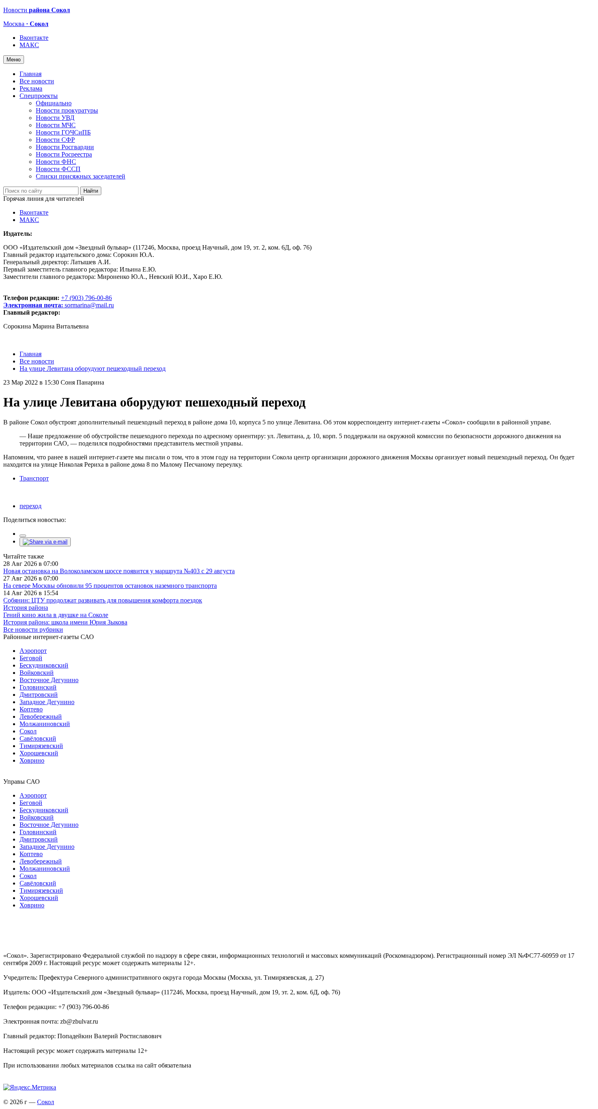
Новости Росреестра (64, 154)
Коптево (31, 709)
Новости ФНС (56, 161)
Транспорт (34, 478)
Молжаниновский (45, 723)
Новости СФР (55, 139)
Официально (54, 103)
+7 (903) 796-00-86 (57, 301)
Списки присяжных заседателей (80, 176)
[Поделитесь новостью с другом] (45, 542)
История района (25, 607)
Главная (30, 73)
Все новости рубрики (33, 629)
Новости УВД (55, 117)
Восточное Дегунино (49, 679)
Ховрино (32, 760)
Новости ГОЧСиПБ (63, 132)
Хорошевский (39, 753)
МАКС (29, 44)
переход (30, 505)
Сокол (28, 731)
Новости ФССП (58, 168)
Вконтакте (34, 37)
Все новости (37, 81)
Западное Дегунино (47, 701)
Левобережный (41, 716)
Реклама (31, 88)
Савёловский (38, 738)
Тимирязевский (41, 745)
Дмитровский (39, 694)
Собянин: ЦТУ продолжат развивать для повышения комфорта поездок (102, 600)
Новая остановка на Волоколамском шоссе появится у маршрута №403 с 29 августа (119, 571)
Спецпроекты (39, 95)
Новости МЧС (56, 125)
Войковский (37, 672)
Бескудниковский (44, 665)
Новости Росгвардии (65, 147)
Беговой (31, 658)
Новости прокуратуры (67, 110)
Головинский (38, 687)
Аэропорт (33, 650)
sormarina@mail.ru (89, 305)
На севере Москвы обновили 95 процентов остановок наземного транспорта (110, 585)
